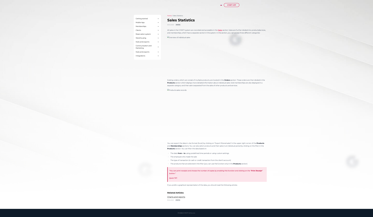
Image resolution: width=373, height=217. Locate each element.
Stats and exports (142, 42)
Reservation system (143, 34)
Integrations (140, 56)
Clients (138, 30)
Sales (220, 30)
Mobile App (140, 22)
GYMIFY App (231, 5)
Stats (178, 24)
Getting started (142, 19)
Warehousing (141, 38)
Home (169, 16)
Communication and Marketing (144, 47)
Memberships (141, 26)
